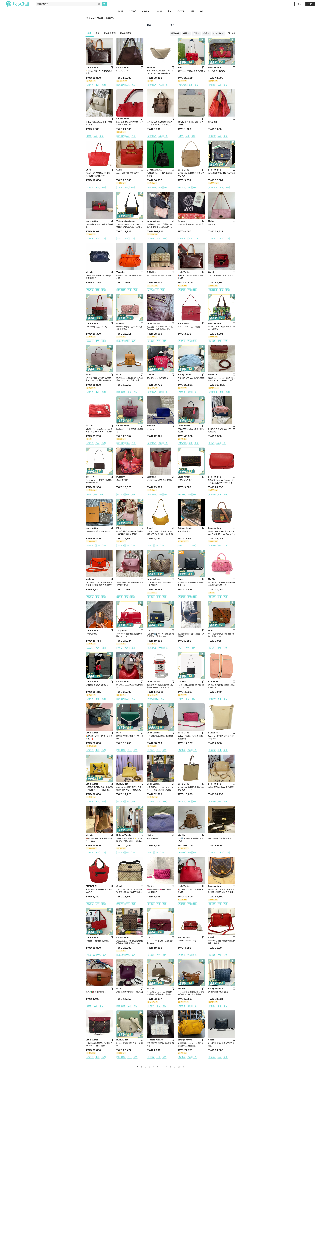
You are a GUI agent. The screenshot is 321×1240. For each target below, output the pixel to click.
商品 (149, 25)
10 (179, 1067)
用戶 (172, 25)
